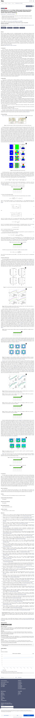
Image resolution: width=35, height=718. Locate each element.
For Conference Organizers (22, 688)
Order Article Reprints (29, 6)
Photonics (6, 3)
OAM (7, 45)
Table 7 (3, 453)
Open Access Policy (4, 684)
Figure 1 (3, 115)
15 (7, 90)
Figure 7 (20, 420)
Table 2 (33, 239)
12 (30, 85)
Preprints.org (3, 694)
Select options (3, 706)
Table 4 (27, 370)
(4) (33, 214)
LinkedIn (19, 692)
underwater (14, 45)
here (7, 645)
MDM (5, 45)
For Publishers (20, 686)
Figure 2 (22, 140)
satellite (11, 45)
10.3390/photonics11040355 (18, 3)
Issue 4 (13, 3)
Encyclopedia (3, 698)
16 (25, 91)
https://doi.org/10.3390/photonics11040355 (15, 21)
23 (29, 195)
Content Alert (19, 677)
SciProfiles (2, 697)
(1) (33, 179)
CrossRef (29, 515)
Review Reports (16, 27)
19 (18, 96)
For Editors (19, 684)
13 (27, 86)
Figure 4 (28, 264)
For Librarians (20, 685)
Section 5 (28, 111)
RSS (16, 677)
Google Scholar (25, 515)
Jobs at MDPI (3, 686)
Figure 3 (28, 263)
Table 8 (33, 454)
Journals (2, 3)
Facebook (19, 693)
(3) (33, 206)
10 (9, 83)
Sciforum (2, 692)
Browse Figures (10, 27)
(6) (33, 227)
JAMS (2, 699)
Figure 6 (3, 360)
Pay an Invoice (3, 683)
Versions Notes (22, 27)
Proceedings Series (3, 700)
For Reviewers (20, 683)
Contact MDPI (3, 685)
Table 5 (30, 370)
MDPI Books (2, 693)
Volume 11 (9, 3)
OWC (9, 45)
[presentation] (15, 179)
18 (1, 95)
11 (10, 84)
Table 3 (2, 327)
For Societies (20, 687)
